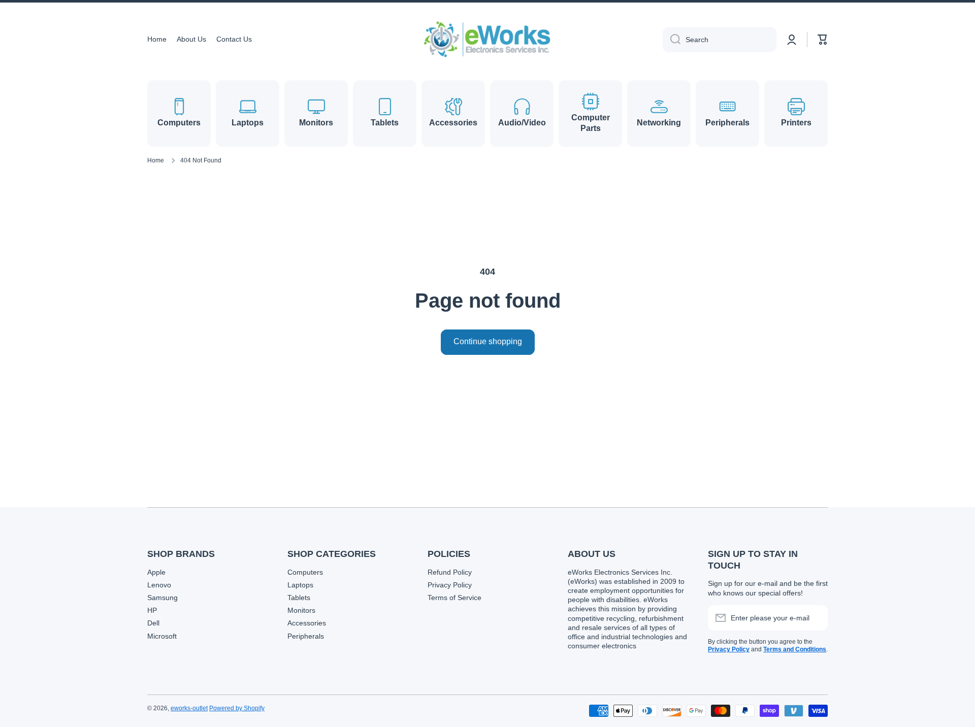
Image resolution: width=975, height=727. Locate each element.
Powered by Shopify (237, 708)
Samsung (162, 597)
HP (152, 610)
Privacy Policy (450, 585)
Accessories (306, 623)
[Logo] (487, 39)
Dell (153, 623)
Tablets (298, 597)
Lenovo (159, 585)
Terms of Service (454, 597)
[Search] (671, 39)
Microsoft (162, 636)
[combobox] (719, 39)
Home (155, 160)
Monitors (301, 610)
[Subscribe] (815, 618)
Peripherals (305, 636)
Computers (305, 572)
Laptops (300, 585)
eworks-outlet (189, 708)
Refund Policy (450, 572)
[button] (823, 40)
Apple (156, 572)
